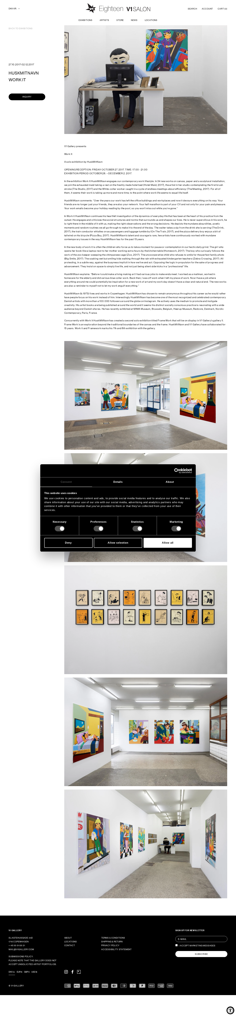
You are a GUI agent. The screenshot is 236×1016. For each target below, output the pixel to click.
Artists (104, 20)
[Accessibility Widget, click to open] (230, 1010)
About (68, 938)
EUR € (19, 972)
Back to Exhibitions (21, 28)
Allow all (168, 542)
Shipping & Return (112, 941)
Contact (69, 945)
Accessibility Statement (116, 949)
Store (120, 20)
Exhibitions (85, 20)
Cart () (222, 9)
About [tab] (170, 481)
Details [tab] (118, 481)
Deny (68, 542)
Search (192, 9)
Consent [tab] (66, 481)
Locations (151, 20)
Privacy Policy (110, 945)
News (134, 20)
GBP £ (27, 972)
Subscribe (201, 954)
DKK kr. (13, 8)
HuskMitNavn (24, 73)
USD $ (34, 972)
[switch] (98, 528)
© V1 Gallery (16, 986)
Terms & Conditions (113, 938)
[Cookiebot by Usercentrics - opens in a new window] (177, 470)
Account (207, 9)
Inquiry (27, 97)
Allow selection (118, 542)
